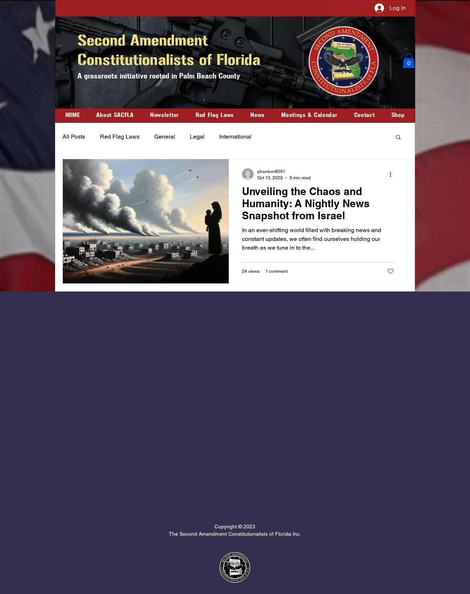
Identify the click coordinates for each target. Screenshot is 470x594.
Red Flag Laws (120, 136)
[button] (408, 60)
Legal (197, 136)
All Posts (73, 136)
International (235, 136)
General (164, 136)
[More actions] (392, 174)
